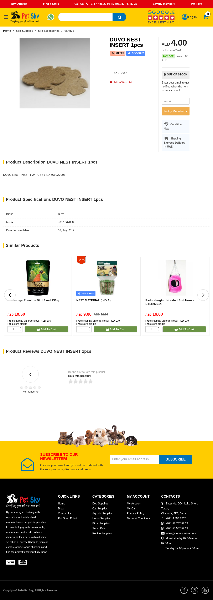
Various (69, 30)
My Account (134, 503)
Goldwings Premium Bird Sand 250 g (33, 300)
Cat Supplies (100, 508)
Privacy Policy (135, 513)
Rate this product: (79, 375)
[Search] (119, 17)
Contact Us (65, 513)
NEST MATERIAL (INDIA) (93, 300)
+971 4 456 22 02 (99, 3)
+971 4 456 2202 (176, 518)
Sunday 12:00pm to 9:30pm (182, 548)
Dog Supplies (100, 503)
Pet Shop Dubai (67, 518)
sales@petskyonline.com (181, 533)
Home (7, 30)
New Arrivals (19, 3)
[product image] (55, 72)
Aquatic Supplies (102, 513)
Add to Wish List (122, 82)
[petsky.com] (24, 17)
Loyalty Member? (164, 3)
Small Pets (99, 528)
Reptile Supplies (102, 533)
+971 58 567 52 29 (177, 528)
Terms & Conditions (139, 518)
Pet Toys (196, 3)
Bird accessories (48, 30)
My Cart (131, 508)
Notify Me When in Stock (177, 111)
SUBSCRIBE (176, 459)
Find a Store (51, 3)
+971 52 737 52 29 (125, 3)
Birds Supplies (101, 523)
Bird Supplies (24, 30)
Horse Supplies (101, 518)
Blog (60, 508)
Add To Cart (48, 329)
